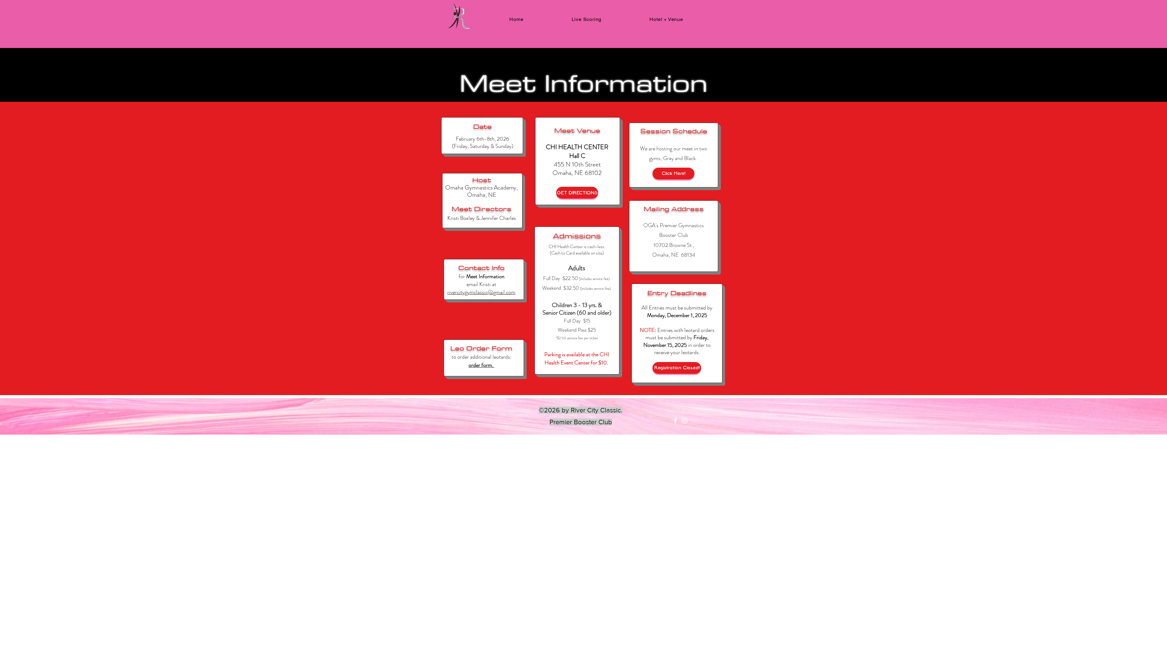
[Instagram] (684, 420)
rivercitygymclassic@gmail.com (481, 292)
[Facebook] (675, 420)
